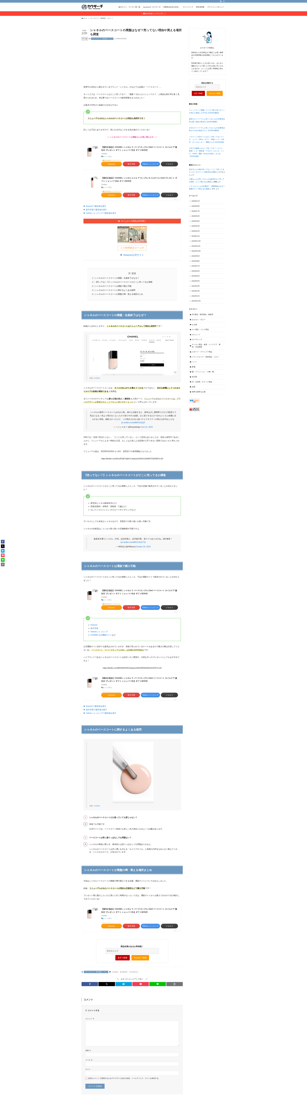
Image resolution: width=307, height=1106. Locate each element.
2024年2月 (196, 291)
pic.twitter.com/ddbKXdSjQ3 (133, 423)
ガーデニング (197, 339)
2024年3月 (196, 286)
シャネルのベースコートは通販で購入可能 (113, 286)
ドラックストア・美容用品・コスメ (102, 38)
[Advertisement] (132, 61)
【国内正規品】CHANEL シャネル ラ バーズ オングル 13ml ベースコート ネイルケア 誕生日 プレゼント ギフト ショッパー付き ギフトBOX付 (139, 148)
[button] (90, 984)
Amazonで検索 (140, 958)
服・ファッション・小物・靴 (203, 372)
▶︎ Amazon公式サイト (132, 255)
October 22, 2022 (143, 547)
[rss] (220, 1)
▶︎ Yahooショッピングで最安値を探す (99, 213)
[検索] (223, 1)
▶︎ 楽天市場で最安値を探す (95, 210)
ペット (194, 362)
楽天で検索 (122, 958)
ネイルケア (123, 972)
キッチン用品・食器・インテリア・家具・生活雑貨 (206, 346)
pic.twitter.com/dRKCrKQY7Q (133, 542)
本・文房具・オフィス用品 (202, 382)
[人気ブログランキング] (194, 410)
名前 (88, 1050)
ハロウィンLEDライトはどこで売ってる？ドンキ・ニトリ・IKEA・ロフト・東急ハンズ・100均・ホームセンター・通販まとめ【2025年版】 (207, 139)
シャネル (115, 972)
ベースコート (133, 972)
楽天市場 (94, 628)
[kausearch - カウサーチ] (92, 7)
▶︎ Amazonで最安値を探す (94, 206)
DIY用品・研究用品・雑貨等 (202, 314)
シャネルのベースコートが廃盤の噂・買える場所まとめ (119, 294)
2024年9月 (196, 256)
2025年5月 (196, 221)
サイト (87, 1069)
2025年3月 (196, 226)
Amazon (93, 625)
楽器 (193, 387)
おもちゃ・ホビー (198, 319)
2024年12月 (196, 241)
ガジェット (196, 334)
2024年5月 (196, 276)
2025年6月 (196, 216)
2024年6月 (196, 271)
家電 (193, 367)
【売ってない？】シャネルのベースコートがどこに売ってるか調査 (124, 282)
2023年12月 (196, 301)
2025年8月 (196, 206)
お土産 (194, 324)
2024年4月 (196, 281)
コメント (89, 1019)
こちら (103, 529)
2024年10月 (196, 251)
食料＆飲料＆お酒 (198, 392)
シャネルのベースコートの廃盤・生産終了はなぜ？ (117, 278)
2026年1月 (196, 201)
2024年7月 (196, 266)
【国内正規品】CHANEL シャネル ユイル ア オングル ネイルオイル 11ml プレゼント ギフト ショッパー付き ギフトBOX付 (139, 179)
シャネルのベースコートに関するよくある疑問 (115, 290)
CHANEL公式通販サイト (101, 635)
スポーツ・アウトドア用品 (202, 352)
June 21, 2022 (147, 427)
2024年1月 (196, 296)
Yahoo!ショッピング (99, 632)
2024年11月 (196, 246)
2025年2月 (196, 231)
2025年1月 (196, 236)
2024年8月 (196, 261)
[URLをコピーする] (174, 984)
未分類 (194, 377)
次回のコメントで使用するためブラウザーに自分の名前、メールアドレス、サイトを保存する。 (124, 1078)
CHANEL (97, 378)
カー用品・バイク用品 (200, 329)
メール (89, 1060)
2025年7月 (196, 211)
